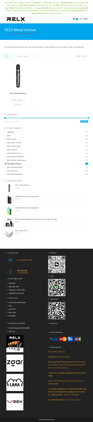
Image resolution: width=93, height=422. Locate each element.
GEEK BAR (10, 132)
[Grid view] (7, 56)
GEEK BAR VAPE (14, 287)
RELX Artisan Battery (18, 93)
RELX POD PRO (12, 171)
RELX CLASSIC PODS (14, 146)
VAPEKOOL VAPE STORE (17, 290)
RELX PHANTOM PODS (14, 167)
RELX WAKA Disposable (15, 174)
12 (81, 56)
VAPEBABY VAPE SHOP (16, 293)
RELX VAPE (12, 312)
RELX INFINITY (12, 150)
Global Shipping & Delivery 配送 (19, 328)
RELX (9, 136)
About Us (12, 331)
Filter (84, 121)
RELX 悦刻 (12, 316)
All (87, 56)
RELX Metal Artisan (28, 33)
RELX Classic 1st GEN (14, 143)
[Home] (5, 33)
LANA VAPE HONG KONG (17, 302)
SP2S (10, 306)
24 (84, 56)
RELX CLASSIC (11, 139)
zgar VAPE (12, 309)
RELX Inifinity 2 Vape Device (16, 160)
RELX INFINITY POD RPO (15, 157)
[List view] (11, 56)
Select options (17, 100)
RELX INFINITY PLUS (14, 153)
